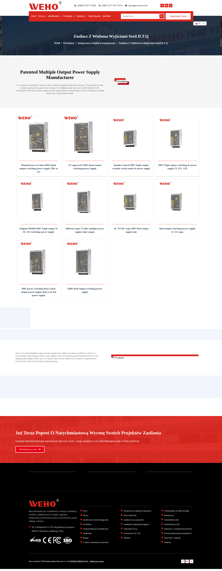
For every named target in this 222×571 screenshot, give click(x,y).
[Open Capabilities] (60, 16)
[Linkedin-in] (166, 5)
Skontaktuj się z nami (28, 449)
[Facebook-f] (162, 5)
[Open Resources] (86, 16)
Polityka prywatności (97, 561)
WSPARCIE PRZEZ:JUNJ (80, 561)
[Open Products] (74, 16)
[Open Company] (45, 16)
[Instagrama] (170, 5)
